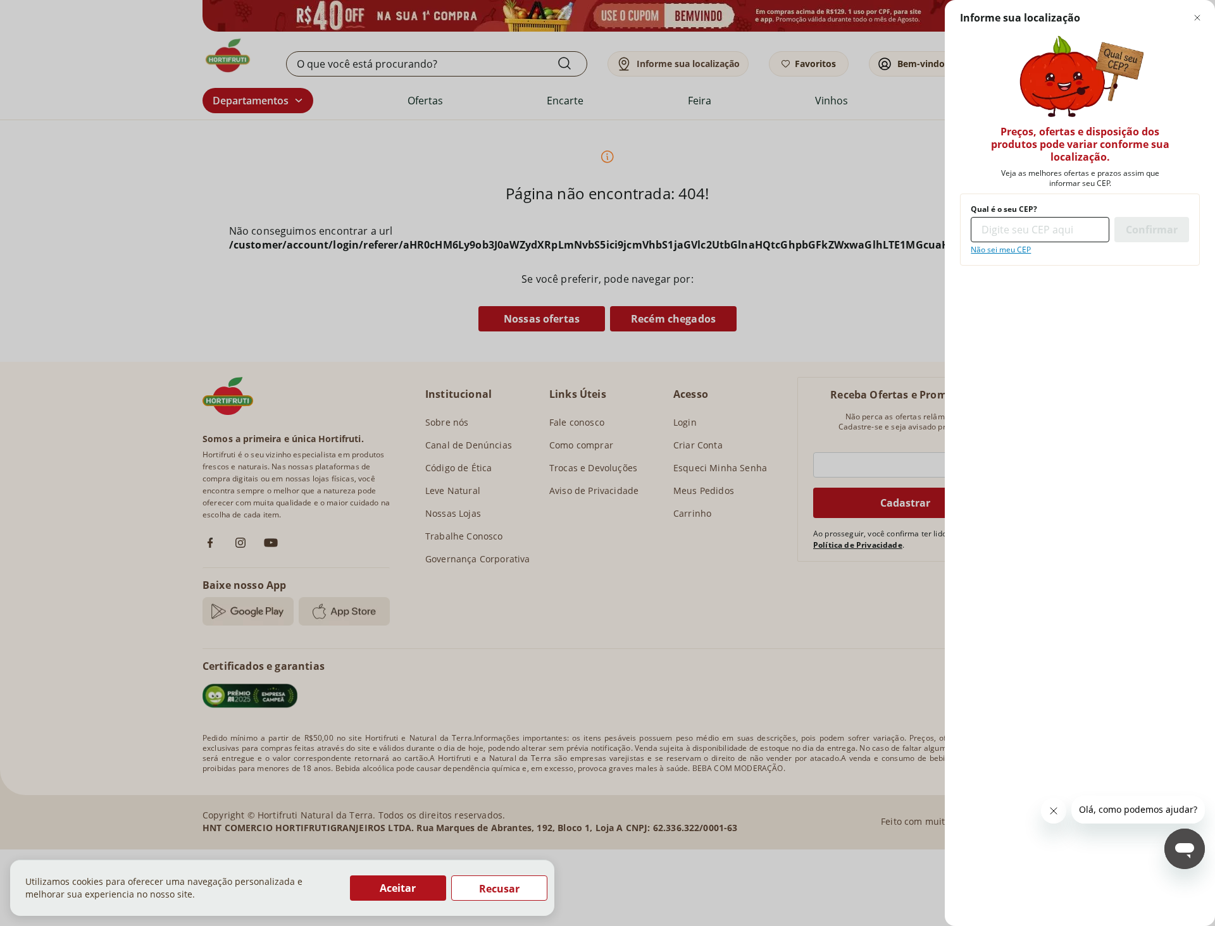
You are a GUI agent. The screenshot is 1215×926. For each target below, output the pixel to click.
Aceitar (398, 888)
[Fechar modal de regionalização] (1197, 17)
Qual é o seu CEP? (1004, 209)
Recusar (499, 889)
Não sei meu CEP (1001, 250)
